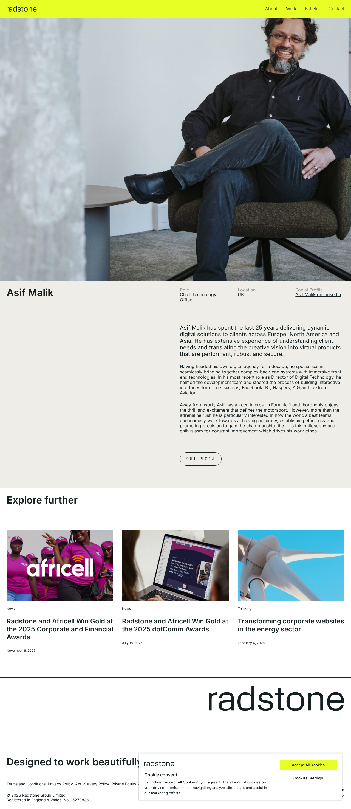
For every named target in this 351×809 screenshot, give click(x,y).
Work (291, 8)
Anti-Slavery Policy (92, 784)
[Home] (22, 9)
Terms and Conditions (26, 784)
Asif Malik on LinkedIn (318, 294)
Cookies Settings (308, 778)
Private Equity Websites (132, 784)
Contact (336, 8)
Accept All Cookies (308, 765)
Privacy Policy (60, 784)
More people (201, 458)
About (271, 8)
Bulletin (312, 8)
